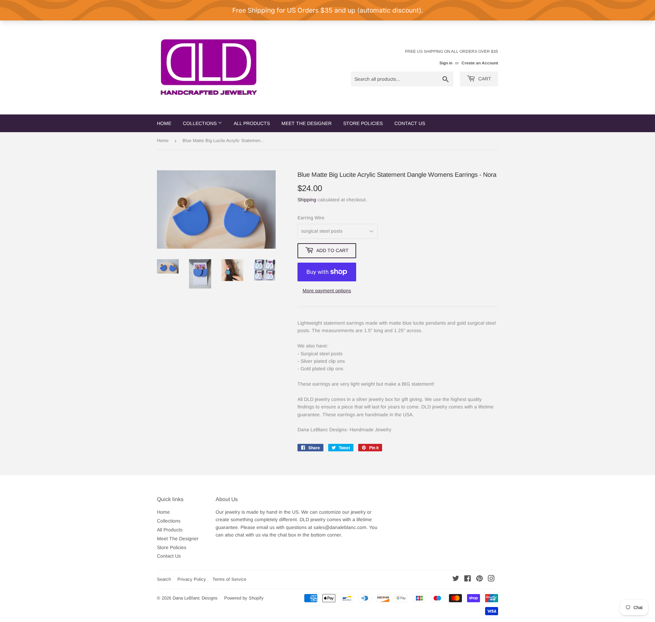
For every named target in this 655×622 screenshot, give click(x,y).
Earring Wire (310, 217)
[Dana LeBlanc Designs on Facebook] (467, 579)
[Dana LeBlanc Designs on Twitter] (455, 579)
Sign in (445, 63)
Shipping (306, 199)
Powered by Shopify (244, 598)
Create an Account (480, 63)
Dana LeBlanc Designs (195, 598)
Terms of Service (229, 579)
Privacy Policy (191, 579)
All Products (252, 123)
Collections (200, 123)
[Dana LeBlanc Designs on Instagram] (491, 579)
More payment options (327, 290)
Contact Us (409, 123)
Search (164, 579)
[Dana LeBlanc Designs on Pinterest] (479, 579)
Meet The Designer (306, 123)
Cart (484, 78)
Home (164, 123)
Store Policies (363, 123)
